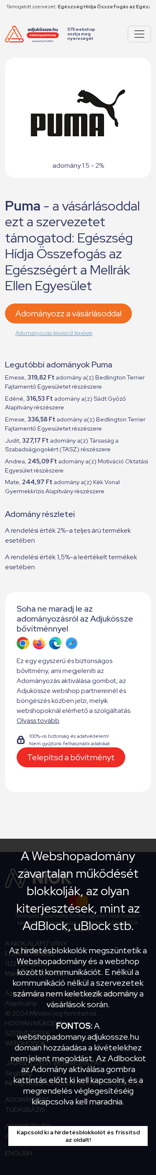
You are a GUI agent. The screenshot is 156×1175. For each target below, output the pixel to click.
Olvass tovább (38, 720)
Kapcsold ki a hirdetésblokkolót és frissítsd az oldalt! (78, 1135)
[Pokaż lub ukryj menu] (139, 34)
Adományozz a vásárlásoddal (68, 313)
